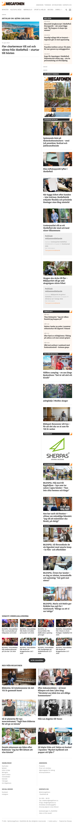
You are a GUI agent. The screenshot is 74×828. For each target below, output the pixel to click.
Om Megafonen (57, 5)
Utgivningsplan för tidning (47, 770)
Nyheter (5, 10)
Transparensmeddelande (52, 250)
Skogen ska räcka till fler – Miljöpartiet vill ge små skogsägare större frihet (55, 281)
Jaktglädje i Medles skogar (55, 401)
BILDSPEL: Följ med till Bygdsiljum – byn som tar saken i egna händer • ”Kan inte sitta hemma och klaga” (56, 487)
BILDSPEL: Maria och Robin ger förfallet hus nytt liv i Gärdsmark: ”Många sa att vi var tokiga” (57, 607)
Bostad (50, 10)
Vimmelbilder (60, 10)
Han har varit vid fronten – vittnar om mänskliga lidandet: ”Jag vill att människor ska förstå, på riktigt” (57, 517)
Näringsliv (28, 10)
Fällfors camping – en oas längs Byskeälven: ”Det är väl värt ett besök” (57, 375)
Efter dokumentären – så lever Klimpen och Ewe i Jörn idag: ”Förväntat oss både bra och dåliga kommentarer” (54, 692)
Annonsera (39, 5)
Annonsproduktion (44, 772)
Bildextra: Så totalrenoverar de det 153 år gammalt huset (18, 689)
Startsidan (5, 766)
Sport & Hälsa (40, 10)
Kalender (4, 779)
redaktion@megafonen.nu (50, 800)
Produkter (42, 766)
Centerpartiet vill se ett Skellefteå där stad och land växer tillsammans (56, 228)
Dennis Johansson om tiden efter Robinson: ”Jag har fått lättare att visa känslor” (17, 750)
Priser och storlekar (45, 768)
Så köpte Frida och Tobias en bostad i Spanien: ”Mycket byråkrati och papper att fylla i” (54, 750)
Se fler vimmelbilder (37, 660)
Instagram (5, 794)
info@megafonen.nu (49, 803)
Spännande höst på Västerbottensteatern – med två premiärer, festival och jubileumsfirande (56, 142)
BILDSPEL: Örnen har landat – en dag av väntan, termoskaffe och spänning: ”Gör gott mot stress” (57, 577)
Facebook (5, 792)
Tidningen (47, 5)
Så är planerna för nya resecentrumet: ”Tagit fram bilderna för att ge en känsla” (18, 721)
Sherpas (69, 821)
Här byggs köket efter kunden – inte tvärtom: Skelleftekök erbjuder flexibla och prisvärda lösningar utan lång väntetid (57, 198)
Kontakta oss (67, 5)
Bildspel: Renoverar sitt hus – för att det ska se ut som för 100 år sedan (56, 426)
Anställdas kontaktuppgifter (47, 805)
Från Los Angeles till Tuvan (50, 719)
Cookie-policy (52, 821)
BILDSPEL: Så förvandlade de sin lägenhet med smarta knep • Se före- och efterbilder (57, 547)
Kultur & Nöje (15, 10)
